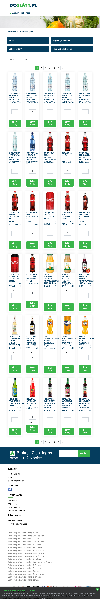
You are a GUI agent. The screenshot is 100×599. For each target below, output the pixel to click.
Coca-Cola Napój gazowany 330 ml (49, 215)
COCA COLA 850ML (67, 154)
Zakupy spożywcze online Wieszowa (25, 568)
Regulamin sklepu (16, 520)
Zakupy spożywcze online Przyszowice (26, 550)
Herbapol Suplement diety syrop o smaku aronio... (49, 403)
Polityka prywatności (17, 524)
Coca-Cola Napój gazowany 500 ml (67, 215)
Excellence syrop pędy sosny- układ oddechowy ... (14, 342)
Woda (11, 40)
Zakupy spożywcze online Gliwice (23, 538)
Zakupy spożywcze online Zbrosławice (26, 574)
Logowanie (13, 500)
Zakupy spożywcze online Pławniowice (26, 553)
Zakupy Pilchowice (21, 13)
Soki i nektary (15, 49)
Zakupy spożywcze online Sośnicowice (26, 565)
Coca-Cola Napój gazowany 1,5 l (14, 215)
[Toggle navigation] (89, 5)
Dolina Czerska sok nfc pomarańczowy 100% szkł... (51, 279)
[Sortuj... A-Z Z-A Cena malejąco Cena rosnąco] (17, 59)
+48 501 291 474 (16, 474)
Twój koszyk (14, 507)
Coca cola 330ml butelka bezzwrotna (50, 156)
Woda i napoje (27, 31)
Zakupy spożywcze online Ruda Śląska (26, 556)
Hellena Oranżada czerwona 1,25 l (31, 402)
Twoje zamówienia (16, 510)
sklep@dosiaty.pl (16, 480)
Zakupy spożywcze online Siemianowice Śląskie (30, 562)
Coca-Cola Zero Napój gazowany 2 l (85, 215)
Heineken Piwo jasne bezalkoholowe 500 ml (17, 402)
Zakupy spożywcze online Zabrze (23, 571)
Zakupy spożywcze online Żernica (23, 580)
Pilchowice (13, 31)
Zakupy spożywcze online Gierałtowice (26, 535)
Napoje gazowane (61, 40)
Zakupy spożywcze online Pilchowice (25, 547)
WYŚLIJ (84, 453)
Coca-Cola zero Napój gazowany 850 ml (32, 278)
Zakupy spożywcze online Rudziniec (24, 559)
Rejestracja (13, 503)
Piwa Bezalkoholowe (62, 49)
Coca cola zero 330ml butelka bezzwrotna (85, 156)
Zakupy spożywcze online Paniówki (24, 544)
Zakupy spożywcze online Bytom (23, 533)
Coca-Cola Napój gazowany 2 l (32, 215)
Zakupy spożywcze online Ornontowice (26, 541)
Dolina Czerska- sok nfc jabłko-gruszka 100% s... (66, 280)
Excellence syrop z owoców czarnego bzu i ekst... (32, 341)
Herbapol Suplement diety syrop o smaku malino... (67, 403)
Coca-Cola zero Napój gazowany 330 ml (14, 278)
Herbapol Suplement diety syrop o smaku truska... (84, 403)
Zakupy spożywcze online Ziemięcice (25, 577)
